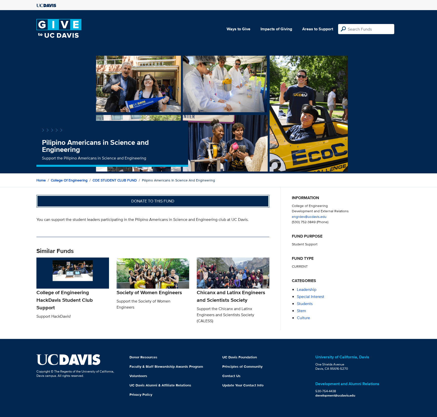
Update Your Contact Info (243, 385)
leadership (306, 289)
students (305, 304)
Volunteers (138, 375)
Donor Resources (143, 357)
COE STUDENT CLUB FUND (115, 180)
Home (41, 180)
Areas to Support (317, 29)
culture (303, 318)
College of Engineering (69, 180)
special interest (310, 296)
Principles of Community (242, 366)
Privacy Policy (140, 394)
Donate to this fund (152, 201)
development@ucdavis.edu (335, 395)
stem (301, 311)
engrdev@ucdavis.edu (309, 216)
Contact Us (231, 375)
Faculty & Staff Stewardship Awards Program (166, 366)
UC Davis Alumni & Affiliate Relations (160, 385)
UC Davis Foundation (239, 357)
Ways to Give (238, 29)
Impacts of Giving (276, 29)
